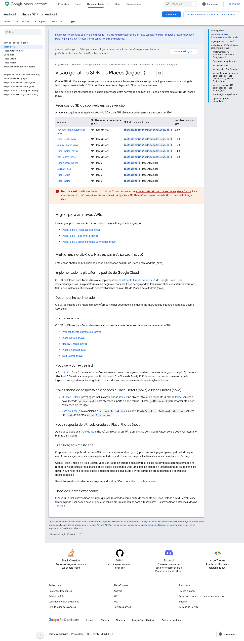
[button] (21, 67)
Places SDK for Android (39, 14)
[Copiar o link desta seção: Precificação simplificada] (96, 445)
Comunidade (133, 3)
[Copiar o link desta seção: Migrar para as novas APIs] (105, 215)
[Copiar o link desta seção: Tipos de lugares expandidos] (102, 491)
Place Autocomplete (67, 163)
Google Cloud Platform (143, 620)
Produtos (63, 3)
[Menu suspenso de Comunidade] (145, 4)
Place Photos (63, 181)
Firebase (120, 620)
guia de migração (115, 38)
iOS (115, 596)
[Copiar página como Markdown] (160, 73)
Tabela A (60, 506)
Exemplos (40, 21)
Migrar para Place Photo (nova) (80, 235)
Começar (171, 14)
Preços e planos (187, 591)
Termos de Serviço (189, 607)
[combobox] (180, 4)
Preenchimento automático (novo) (81, 332)
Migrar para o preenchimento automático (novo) (89, 241)
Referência (23, 21)
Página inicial (61, 64)
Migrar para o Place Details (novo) (81, 229)
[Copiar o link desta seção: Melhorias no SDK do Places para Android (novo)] (146, 255)
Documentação (95, 3)
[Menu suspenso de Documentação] (108, 4)
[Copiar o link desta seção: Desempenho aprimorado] (98, 298)
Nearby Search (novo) (68, 145)
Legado (73, 21)
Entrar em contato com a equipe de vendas (212, 14)
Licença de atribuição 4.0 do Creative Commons (163, 521)
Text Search (64, 372)
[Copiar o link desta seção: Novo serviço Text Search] (97, 366)
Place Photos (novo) (67, 151)
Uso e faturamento (146, 481)
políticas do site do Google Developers (158, 525)
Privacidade (77, 634)
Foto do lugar (69, 411)
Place (178, 397)
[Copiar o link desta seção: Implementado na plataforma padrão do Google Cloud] (142, 273)
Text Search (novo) (67, 157)
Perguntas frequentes (60, 591)
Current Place (64, 169)
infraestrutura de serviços (137, 280)
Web (116, 601)
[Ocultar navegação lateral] (40, 635)
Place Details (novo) (67, 139)
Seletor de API (56, 596)
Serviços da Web (122, 607)
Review (123, 397)
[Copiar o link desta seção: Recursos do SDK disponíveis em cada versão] (128, 106)
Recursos (57, 21)
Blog (117, 3)
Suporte (183, 601)
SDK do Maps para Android (63, 607)
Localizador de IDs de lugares (64, 601)
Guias (7, 21)
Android (10, 14)
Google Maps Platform (96, 64)
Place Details (63, 175)
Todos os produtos (171, 620)
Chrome (105, 620)
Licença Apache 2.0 (98, 525)
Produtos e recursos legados (179, 34)
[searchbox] (22, 32)
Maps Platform (35, 4)
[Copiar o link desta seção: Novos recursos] (83, 319)
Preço (78, 3)
